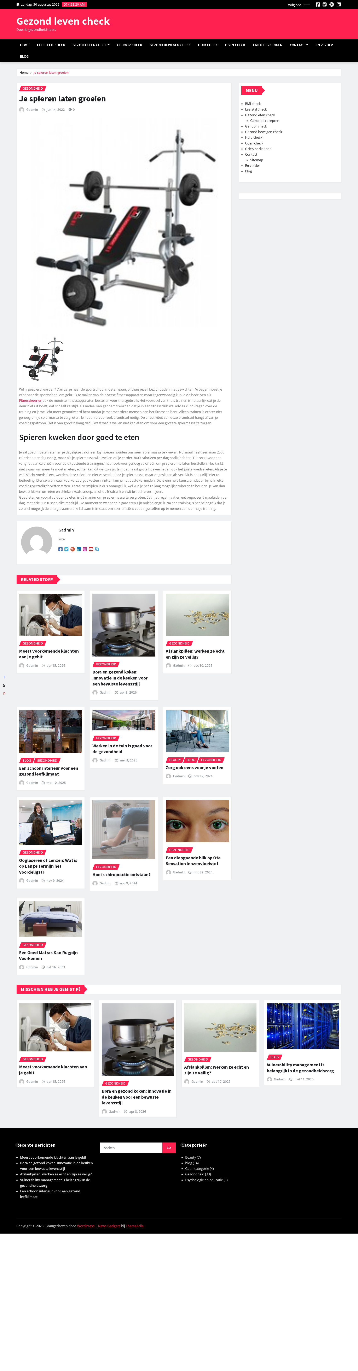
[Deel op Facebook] (4, 677)
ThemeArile (135, 1226)
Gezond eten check (90, 45)
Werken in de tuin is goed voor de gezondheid (122, 749)
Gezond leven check (63, 20)
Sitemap (256, 160)
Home (25, 45)
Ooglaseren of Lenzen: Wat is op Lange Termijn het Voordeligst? (48, 866)
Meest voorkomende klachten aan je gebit (53, 1157)
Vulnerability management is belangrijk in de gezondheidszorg (300, 1068)
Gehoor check (129, 45)
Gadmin (32, 109)
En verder (324, 45)
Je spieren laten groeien (51, 72)
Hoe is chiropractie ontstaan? (121, 874)
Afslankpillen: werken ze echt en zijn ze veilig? (195, 654)
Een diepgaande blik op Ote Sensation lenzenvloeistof (193, 861)
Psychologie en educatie (204, 1180)
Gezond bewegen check (170, 45)
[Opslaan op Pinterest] (4, 694)
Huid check (208, 45)
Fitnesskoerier (30, 400)
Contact (297, 45)
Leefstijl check (51, 45)
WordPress (85, 1226)
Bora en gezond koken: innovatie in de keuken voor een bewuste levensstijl (120, 678)
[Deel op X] (4, 685)
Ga (169, 1148)
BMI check (253, 103)
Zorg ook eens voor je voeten (194, 767)
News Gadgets (109, 1226)
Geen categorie (197, 1168)
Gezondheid (194, 1174)
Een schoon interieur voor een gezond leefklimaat (48, 771)
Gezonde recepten (264, 120)
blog (188, 1163)
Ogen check (235, 45)
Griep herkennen (267, 45)
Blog (24, 56)
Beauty (190, 1157)
